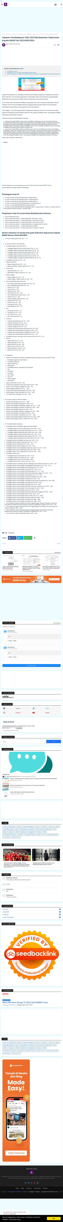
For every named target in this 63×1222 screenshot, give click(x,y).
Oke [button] (54, 1218)
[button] (61, 4)
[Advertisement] (31, 19)
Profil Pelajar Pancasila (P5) (9, 834)
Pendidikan (23, 832)
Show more (58, 552)
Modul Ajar (11, 832)
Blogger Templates (35, 1191)
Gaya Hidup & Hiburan (8, 829)
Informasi (31, 829)
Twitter (21, 538)
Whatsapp (28, 538)
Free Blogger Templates (14, 1191)
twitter (47, 708)
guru (17, 829)
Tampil (21, 68)
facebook (18, 708)
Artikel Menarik (11, 826)
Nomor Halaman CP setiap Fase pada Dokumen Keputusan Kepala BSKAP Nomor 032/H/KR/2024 (33, 74)
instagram (18, 712)
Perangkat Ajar (31, 832)
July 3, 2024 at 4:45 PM (12, 632)
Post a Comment (31, 665)
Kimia (41, 829)
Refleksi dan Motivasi (30, 834)
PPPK (45, 832)
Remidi (39, 834)
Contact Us (6, 774)
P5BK (17, 832)
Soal (44, 834)
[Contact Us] (31, 762)
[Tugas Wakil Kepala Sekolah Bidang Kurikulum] (5, 794)
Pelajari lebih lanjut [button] (14, 1219)
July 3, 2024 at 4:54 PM (12, 648)
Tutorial (14, 837)
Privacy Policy (37, 1188)
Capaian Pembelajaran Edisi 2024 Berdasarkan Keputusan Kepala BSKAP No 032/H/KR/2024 (33, 778)
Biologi (19, 826)
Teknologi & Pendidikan (52, 834)
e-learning (51, 826)
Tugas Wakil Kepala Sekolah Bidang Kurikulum (10, 567)
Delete (14, 640)
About (4, 826)
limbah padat (48, 829)
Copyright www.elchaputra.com (49, 1191)
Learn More (13, 1214)
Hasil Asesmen (23, 829)
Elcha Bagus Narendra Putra (9, 1005)
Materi (4, 832)
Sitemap (45, 1188)
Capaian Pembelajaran (28, 826)
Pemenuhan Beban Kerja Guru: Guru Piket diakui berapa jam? (51, 567)
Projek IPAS (20, 834)
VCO (19, 837)
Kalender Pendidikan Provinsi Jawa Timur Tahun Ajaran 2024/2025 (27, 785)
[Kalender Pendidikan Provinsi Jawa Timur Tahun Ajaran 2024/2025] (5, 787)
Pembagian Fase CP (12, 71)
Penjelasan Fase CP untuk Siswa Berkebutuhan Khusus (21, 72)
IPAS (37, 829)
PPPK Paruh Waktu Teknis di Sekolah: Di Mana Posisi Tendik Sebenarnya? (31, 568)
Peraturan (8, 34)
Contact (37, 826)
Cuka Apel (44, 826)
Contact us (29, 1188)
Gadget (57, 826)
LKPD (54, 829)
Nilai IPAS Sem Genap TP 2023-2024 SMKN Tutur (25, 1002)
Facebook (13, 538)
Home (3, 34)
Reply (10, 640)
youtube (47, 712)
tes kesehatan (6, 837)
